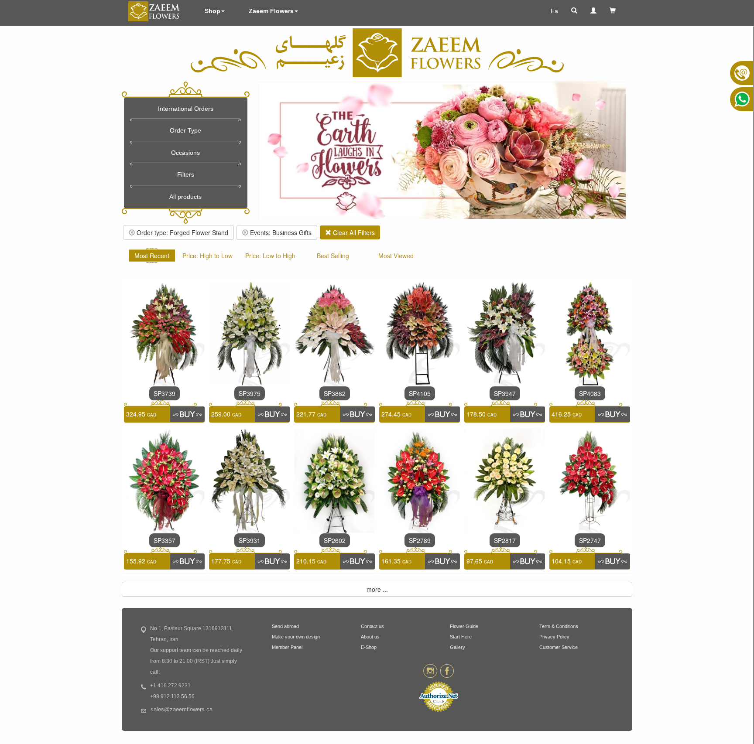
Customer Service (558, 647)
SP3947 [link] (505, 393)
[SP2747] (589, 479)
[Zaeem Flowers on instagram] (430, 670)
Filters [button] (185, 174)
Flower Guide (464, 626)
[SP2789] (419, 479)
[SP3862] (334, 332)
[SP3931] (249, 479)
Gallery (457, 647)
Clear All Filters (353, 232)
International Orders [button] (185, 108)
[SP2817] (504, 479)
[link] (187, 414)
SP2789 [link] (420, 540)
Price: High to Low (207, 255)
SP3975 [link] (249, 393)
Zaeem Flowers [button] (271, 10)
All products (185, 196)
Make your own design (296, 636)
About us (370, 636)
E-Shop (369, 647)
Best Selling (333, 255)
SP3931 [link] (249, 540)
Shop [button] (212, 10)
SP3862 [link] (335, 393)
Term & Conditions (558, 626)
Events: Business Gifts (280, 232)
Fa (554, 10)
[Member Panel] (593, 10)
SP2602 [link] (335, 540)
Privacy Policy (554, 636)
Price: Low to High (270, 255)
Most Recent (151, 255)
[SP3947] (504, 332)
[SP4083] (589, 332)
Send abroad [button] (285, 626)
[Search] (574, 10)
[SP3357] (164, 479)
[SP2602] (334, 479)
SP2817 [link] (505, 540)
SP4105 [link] (420, 393)
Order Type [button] (185, 130)
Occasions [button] (185, 152)
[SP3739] (164, 332)
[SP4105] (419, 332)
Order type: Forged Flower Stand (181, 232)
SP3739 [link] (164, 393)
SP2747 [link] (590, 540)
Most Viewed (396, 255)
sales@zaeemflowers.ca (181, 709)
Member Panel (287, 647)
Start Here (461, 636)
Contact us (372, 626)
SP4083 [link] (590, 393)
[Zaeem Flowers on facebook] (447, 670)
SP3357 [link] (164, 540)
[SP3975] (249, 332)
